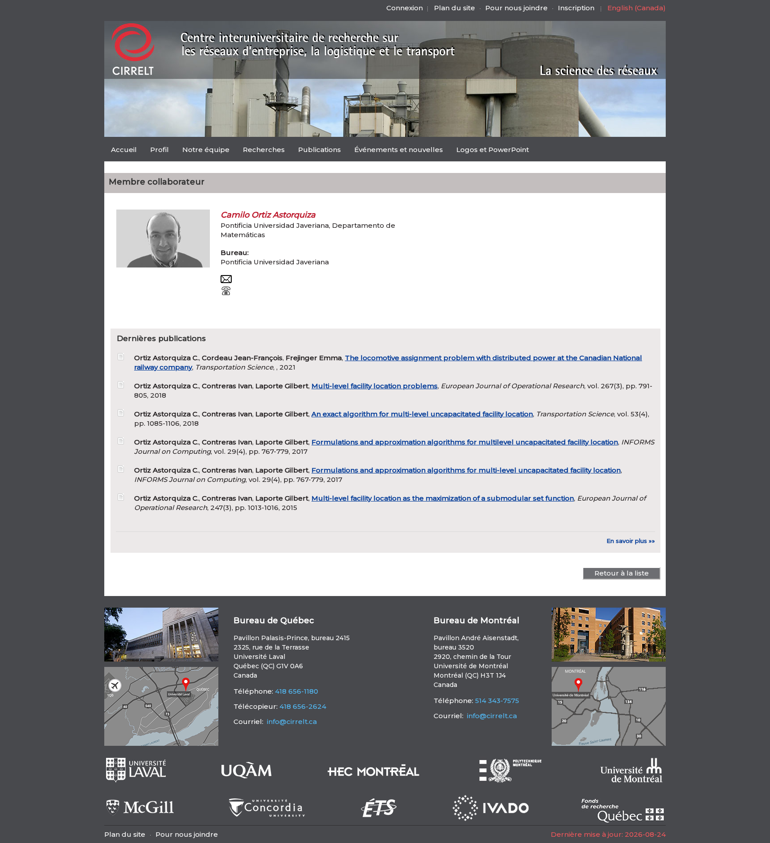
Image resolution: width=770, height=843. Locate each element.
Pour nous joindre (516, 8)
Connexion (404, 8)
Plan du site (454, 8)
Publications (319, 149)
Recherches (264, 149)
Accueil (124, 149)
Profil (159, 149)
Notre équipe (205, 149)
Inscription (576, 8)
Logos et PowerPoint (492, 149)
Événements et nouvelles (398, 149)
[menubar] (320, 150)
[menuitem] (123, 149)
